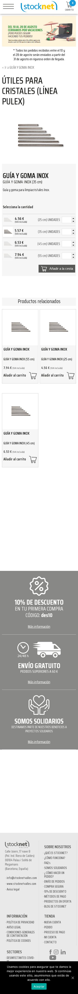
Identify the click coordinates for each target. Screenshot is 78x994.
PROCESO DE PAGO (54, 932)
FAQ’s (47, 863)
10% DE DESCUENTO (55, 891)
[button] (73, 218)
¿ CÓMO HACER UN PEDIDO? (54, 875)
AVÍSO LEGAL (14, 927)
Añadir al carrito (14, 376)
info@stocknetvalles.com (22, 877)
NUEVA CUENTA (52, 922)
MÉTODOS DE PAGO (55, 896)
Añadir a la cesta (61, 268)
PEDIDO (48, 927)
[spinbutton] (68, 220)
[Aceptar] (72, 978)
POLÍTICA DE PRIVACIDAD (20, 922)
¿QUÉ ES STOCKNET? (56, 853)
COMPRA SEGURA (53, 886)
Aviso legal (13, 889)
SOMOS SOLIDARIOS (55, 868)
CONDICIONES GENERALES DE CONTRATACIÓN (21, 934)
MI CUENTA (50, 937)
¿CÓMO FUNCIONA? (54, 858)
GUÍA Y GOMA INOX (22, 67)
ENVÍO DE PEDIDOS (54, 881)
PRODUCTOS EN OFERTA (57, 901)
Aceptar (39, 986)
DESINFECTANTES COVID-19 (21, 959)
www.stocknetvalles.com (21, 883)
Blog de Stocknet (55, 906)
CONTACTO (50, 942)
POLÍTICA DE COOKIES (19, 940)
